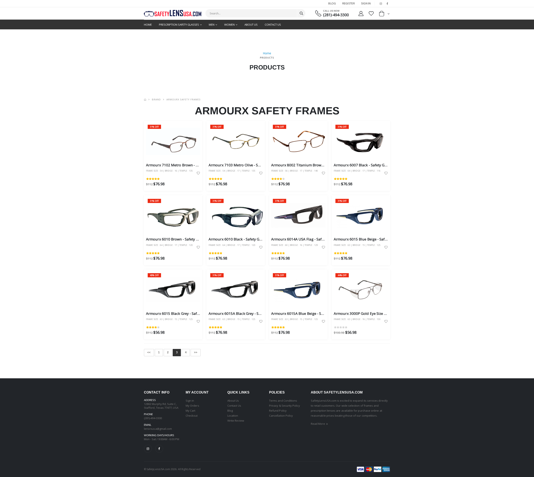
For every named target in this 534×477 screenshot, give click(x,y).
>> (195, 352)
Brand (156, 99)
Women (229, 24)
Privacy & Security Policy (284, 405)
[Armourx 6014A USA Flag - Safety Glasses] (298, 215)
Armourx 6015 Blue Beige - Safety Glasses (368, 239)
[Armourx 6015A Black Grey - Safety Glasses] (236, 290)
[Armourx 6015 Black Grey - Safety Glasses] (173, 290)
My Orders (192, 405)
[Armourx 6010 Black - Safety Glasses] (236, 215)
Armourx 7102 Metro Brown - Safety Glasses (183, 165)
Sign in (190, 400)
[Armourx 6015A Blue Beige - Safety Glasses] (298, 290)
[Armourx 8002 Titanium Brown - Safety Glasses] (298, 141)
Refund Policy (278, 410)
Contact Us (273, 24)
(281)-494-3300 (336, 14)
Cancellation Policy (281, 415)
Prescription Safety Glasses (179, 24)
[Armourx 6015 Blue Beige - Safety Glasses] (361, 215)
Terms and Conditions (283, 400)
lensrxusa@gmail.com (158, 429)
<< (149, 352)
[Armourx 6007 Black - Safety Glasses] (361, 141)
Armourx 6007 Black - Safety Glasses (364, 165)
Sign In (366, 3)
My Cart (190, 410)
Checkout (192, 415)
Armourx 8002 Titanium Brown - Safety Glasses (310, 165)
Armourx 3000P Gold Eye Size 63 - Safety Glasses (374, 313)
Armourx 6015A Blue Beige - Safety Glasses (307, 313)
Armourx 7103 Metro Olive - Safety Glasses (244, 165)
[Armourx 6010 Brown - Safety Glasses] (173, 215)
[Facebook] (159, 449)
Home (148, 24)
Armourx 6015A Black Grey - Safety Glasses (245, 313)
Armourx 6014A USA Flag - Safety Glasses (305, 239)
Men (211, 24)
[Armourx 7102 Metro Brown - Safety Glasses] (173, 141)
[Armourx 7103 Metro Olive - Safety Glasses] (236, 141)
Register (348, 3)
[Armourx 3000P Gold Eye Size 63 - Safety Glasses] (361, 290)
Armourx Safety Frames (183, 99)
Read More (318, 424)
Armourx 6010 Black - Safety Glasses (239, 239)
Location (232, 415)
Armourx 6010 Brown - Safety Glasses (177, 239)
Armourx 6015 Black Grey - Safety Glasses (180, 313)
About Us (251, 24)
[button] (384, 14)
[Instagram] (148, 449)
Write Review (235, 420)
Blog (332, 3)
